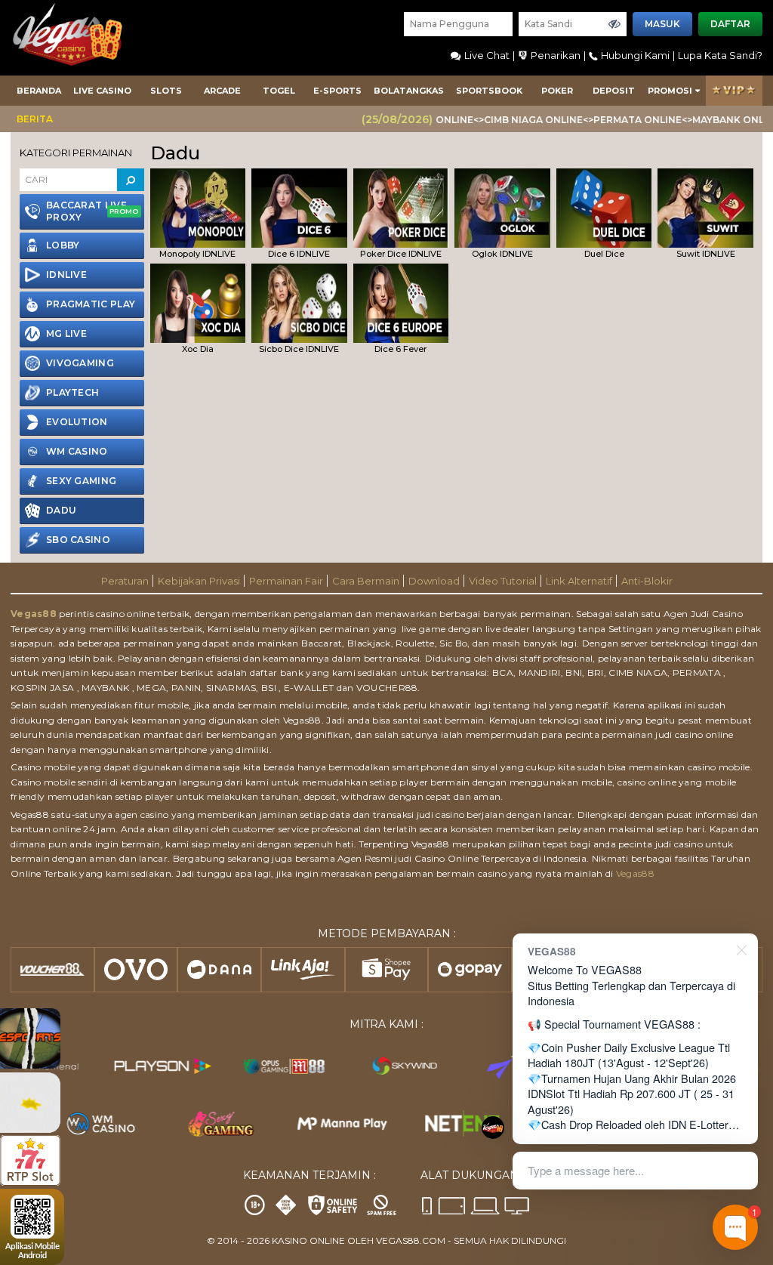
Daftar (730, 23)
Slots (166, 90)
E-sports (337, 90)
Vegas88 (34, 613)
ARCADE (222, 90)
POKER (557, 90)
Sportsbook (489, 90)
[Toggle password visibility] (614, 24)
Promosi (670, 90)
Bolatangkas (409, 90)
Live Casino (102, 90)
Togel (279, 90)
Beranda (39, 90)
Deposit (614, 90)
